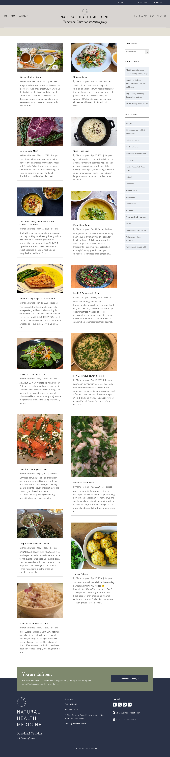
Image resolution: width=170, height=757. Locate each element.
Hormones (130, 184)
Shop (152, 16)
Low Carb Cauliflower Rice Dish (89, 375)
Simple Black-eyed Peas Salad (35, 543)
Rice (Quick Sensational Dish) (34, 623)
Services (22, 16)
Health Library (140, 16)
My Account (126, 3)
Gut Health (130, 160)
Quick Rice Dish (81, 151)
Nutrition (129, 210)
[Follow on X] (120, 705)
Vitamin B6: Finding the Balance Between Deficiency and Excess (136, 83)
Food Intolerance (132, 147)
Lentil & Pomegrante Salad (86, 293)
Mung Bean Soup (81, 225)
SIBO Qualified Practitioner (128, 713)
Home (6, 16)
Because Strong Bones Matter (137, 103)
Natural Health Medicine (88, 748)
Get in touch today (128, 679)
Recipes (53, 81)
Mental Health (131, 204)
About (13, 16)
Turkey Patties (80, 574)
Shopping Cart (143, 3)
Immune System (132, 190)
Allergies (129, 123)
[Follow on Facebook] (115, 705)
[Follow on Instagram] (125, 705)
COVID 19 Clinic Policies (127, 719)
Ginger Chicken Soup (30, 77)
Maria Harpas (28, 81)
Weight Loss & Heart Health (136, 247)
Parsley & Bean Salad (83, 482)
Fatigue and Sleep (132, 140)
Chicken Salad (80, 77)
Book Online (160, 3)
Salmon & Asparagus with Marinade (37, 298)
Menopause (130, 197)
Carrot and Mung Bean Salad (34, 469)
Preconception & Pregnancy (136, 217)
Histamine (129, 177)
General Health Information (136, 153)
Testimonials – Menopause (136, 230)
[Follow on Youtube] (130, 705)
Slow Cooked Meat (29, 151)
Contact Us (161, 16)
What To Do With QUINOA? (33, 374)
